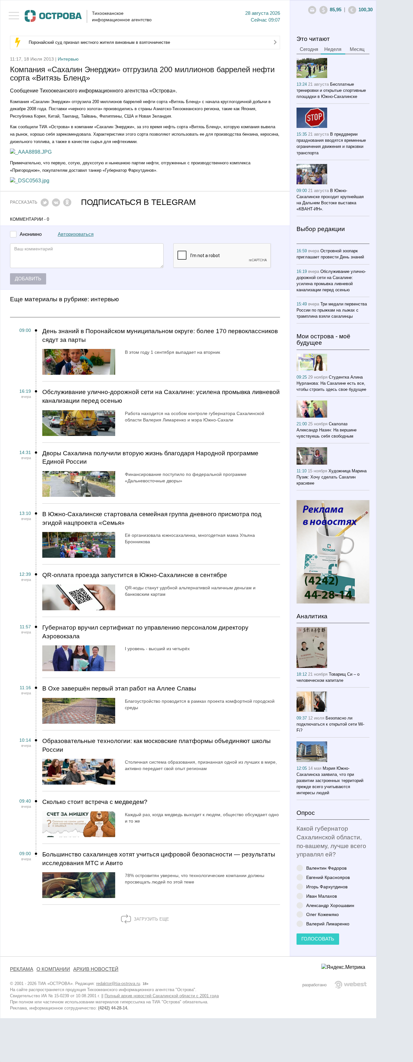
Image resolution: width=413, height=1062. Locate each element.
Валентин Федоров (326, 867)
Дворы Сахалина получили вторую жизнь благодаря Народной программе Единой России (150, 457)
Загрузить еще (151, 919)
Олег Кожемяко (322, 914)
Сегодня (309, 49)
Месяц (357, 49)
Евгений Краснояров (328, 877)
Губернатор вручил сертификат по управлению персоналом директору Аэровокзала (145, 632)
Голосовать (317, 938)
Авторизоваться (76, 234)
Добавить (28, 278)
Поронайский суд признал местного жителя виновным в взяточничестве (99, 42)
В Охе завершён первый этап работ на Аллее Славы (119, 688)
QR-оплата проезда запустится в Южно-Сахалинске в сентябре (134, 575)
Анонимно (31, 234)
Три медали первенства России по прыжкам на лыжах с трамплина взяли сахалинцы (332, 310)
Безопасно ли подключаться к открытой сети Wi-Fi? (330, 724)
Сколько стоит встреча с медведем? (94, 801)
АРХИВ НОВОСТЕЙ (95, 969)
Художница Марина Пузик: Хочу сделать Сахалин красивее (332, 477)
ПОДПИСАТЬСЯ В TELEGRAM (138, 202)
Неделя (332, 49)
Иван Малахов (321, 895)
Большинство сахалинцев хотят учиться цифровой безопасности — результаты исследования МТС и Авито (158, 858)
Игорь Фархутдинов (327, 886)
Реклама (21, 969)
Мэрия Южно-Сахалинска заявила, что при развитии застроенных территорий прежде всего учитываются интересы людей (330, 780)
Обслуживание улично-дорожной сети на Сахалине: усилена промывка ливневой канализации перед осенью (161, 396)
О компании (53, 969)
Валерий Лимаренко (327, 923)
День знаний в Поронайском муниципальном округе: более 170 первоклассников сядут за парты (160, 335)
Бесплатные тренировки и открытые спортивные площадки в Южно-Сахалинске (331, 90)
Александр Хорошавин (330, 905)
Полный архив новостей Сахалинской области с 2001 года (162, 995)
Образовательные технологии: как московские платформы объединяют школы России (156, 745)
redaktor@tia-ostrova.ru (118, 983)
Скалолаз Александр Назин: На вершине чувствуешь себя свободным (327, 430)
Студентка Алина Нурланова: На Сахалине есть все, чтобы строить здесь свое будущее (331, 383)
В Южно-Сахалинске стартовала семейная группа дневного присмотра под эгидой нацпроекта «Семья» (151, 518)
